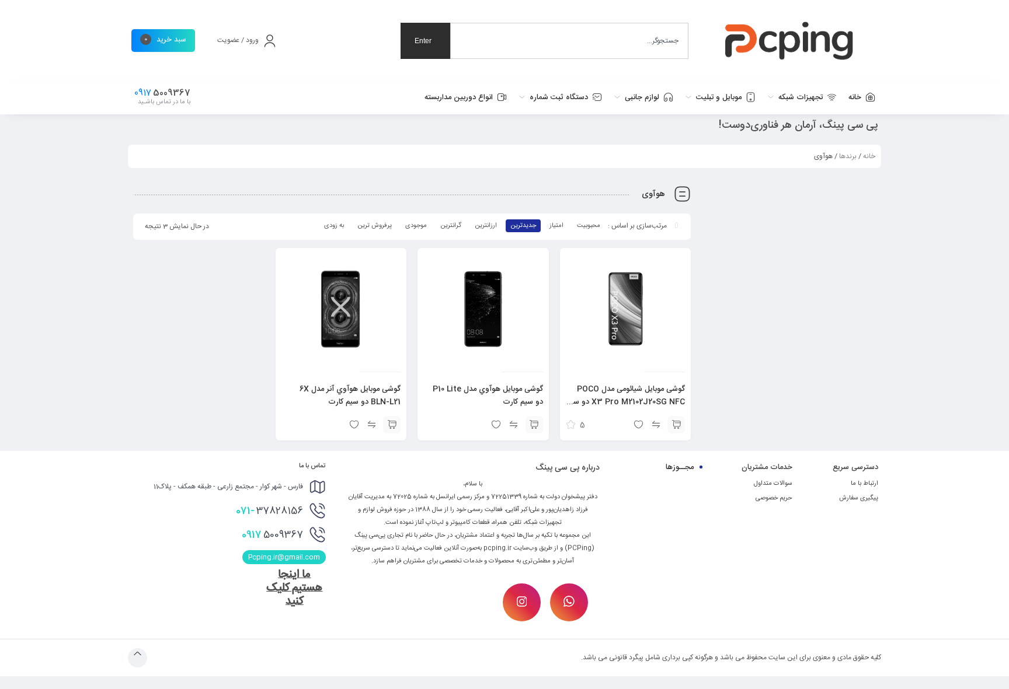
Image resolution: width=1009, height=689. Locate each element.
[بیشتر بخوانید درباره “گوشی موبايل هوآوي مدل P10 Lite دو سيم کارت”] (534, 424)
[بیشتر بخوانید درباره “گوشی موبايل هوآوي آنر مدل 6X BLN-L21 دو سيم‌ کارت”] (392, 424)
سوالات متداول (773, 483)
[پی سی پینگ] (789, 41)
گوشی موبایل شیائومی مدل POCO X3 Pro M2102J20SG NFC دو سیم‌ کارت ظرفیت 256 (625, 402)
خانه (869, 156)
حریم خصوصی (774, 498)
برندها (848, 156)
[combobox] (569, 41)
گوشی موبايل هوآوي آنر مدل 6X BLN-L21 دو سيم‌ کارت (350, 395)
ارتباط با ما (864, 483)
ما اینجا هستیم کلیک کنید (294, 588)
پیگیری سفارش (858, 498)
